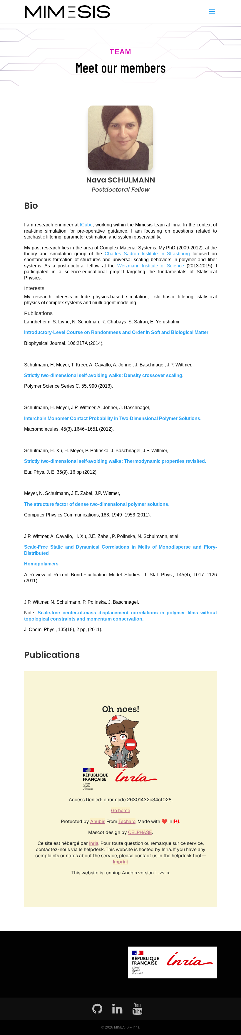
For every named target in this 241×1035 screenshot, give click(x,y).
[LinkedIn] (117, 1009)
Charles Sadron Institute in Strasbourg (147, 253)
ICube (86, 224)
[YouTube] (137, 1009)
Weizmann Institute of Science (150, 265)
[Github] (97, 1009)
